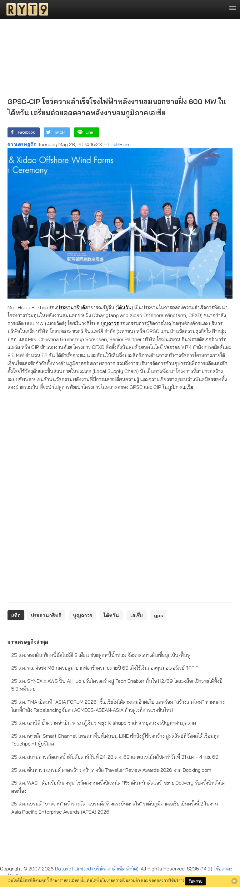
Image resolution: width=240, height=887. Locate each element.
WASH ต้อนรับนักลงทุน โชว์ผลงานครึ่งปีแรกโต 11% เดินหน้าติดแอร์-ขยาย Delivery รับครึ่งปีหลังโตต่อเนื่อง (118, 787)
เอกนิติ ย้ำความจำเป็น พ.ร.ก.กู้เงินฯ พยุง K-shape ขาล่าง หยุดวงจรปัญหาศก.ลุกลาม (103, 723)
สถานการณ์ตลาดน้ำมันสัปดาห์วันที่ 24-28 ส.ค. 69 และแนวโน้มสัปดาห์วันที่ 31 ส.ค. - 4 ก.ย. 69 (114, 757)
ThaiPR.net (119, 144)
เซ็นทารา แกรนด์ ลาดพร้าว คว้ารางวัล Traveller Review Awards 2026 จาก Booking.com (111, 770)
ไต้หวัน (124, 307)
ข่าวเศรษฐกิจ (22, 144)
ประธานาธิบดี (71, 307)
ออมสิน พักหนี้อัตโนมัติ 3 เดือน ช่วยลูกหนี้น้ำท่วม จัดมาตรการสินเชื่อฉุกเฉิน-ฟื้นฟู (101, 655)
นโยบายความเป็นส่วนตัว (120, 880)
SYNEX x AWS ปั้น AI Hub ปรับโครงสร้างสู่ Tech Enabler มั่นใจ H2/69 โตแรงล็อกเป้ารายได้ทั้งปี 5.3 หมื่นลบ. (116, 685)
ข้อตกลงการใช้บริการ (166, 880)
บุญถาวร (110, 323)
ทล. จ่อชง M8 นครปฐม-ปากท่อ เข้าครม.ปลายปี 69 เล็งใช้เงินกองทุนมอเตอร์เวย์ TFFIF (104, 668)
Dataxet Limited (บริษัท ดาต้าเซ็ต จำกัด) (96, 868)
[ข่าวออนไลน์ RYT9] (25, 9)
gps (158, 615)
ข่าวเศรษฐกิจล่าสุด (28, 642)
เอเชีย (187, 387)
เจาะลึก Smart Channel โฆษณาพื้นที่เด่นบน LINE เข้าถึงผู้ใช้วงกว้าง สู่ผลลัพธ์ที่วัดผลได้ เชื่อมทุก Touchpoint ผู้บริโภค (115, 740)
